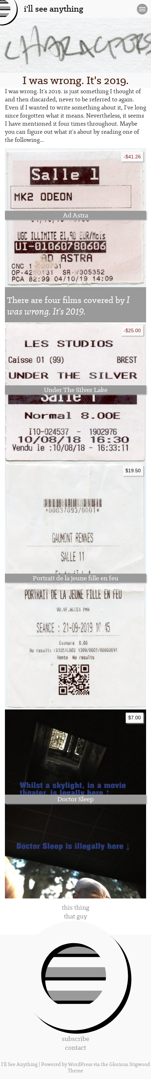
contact (75, 1047)
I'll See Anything (20, 1064)
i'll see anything (53, 8)
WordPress (80, 1064)
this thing (75, 907)
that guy (75, 916)
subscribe (75, 1038)
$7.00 (134, 717)
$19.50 (133, 470)
